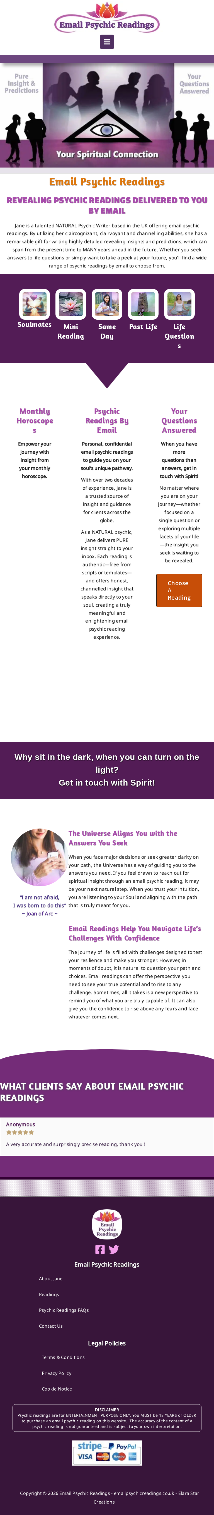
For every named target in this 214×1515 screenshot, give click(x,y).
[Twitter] (114, 1249)
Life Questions (179, 336)
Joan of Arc (39, 913)
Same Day (107, 331)
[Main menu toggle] (107, 42)
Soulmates (35, 324)
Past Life (143, 326)
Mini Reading (71, 331)
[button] (179, 590)
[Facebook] (100, 1249)
